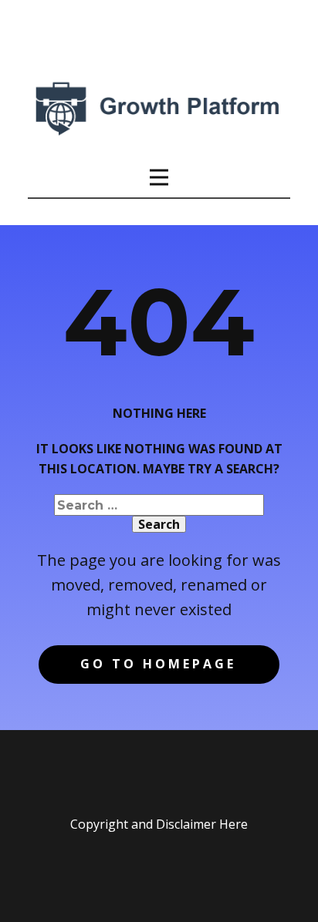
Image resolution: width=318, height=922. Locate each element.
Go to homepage (158, 663)
